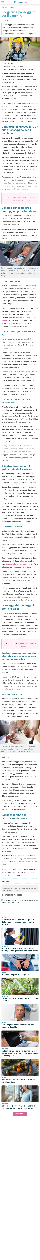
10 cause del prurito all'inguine (15, 974)
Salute (3, 917)
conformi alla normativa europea (18, 564)
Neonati (11, 7)
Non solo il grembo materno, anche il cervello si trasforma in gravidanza (18, 1107)
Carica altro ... (20, 1114)
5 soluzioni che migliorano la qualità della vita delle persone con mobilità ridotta (17, 922)
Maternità (4, 7)
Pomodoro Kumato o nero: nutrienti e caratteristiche (18, 1080)
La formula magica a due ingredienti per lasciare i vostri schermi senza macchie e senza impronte (20, 1053)
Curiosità (4, 946)
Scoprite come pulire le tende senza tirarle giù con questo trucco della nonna (19, 949)
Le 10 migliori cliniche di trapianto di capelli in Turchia (17, 1025)
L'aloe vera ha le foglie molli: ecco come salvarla (19, 999)
